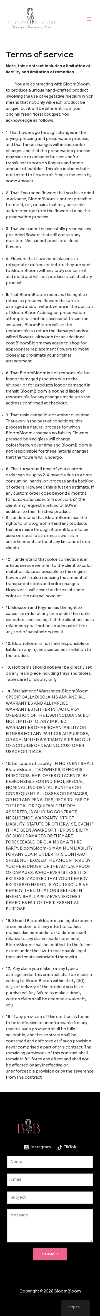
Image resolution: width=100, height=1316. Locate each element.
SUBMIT (50, 1254)
